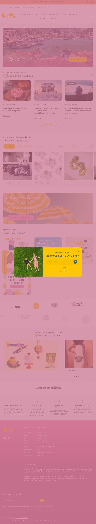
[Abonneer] (75, 262)
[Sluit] (78, 251)
